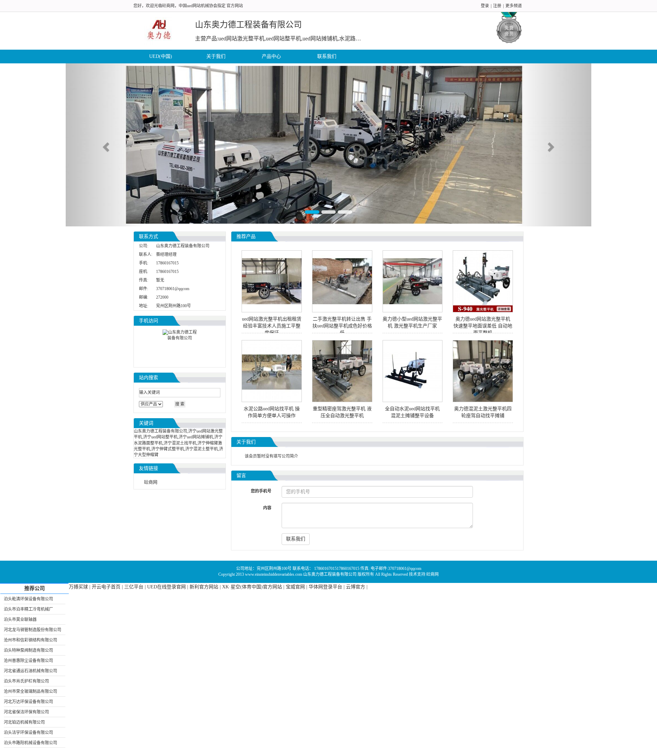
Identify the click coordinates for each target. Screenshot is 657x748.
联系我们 (326, 56)
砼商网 (150, 482)
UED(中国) (160, 56)
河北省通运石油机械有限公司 (30, 671)
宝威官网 (295, 586)
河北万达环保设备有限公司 (28, 701)
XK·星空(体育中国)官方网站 (252, 586)
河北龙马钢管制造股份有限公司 (32, 629)
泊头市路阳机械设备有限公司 (30, 742)
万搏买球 (78, 586)
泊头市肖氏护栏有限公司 (26, 681)
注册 (497, 5)
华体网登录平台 (325, 586)
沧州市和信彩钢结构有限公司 (30, 640)
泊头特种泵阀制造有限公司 (28, 650)
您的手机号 (261, 491)
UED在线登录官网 (166, 586)
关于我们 (216, 56)
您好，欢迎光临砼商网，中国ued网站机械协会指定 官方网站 (188, 5)
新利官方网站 (204, 586)
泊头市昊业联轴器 (20, 619)
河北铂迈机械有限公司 (24, 722)
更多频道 (513, 5)
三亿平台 (133, 586)
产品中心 (271, 56)
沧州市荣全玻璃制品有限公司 (30, 691)
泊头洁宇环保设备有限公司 (28, 732)
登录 (485, 5)
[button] (105, 144)
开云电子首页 (106, 586)
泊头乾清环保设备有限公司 (28, 599)
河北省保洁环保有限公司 (26, 712)
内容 (267, 508)
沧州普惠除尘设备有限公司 (28, 660)
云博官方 (355, 586)
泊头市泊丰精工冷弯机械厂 (28, 609)
